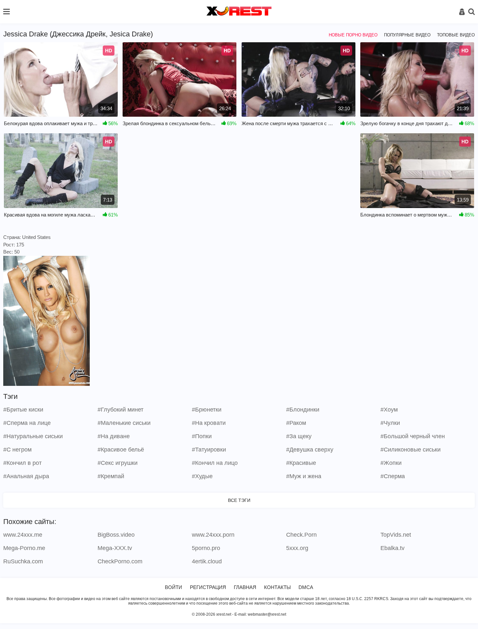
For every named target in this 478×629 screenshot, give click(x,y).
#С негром (17, 449)
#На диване (114, 436)
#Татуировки (209, 449)
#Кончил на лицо (215, 463)
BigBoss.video (116, 534)
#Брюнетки (206, 409)
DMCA (306, 587)
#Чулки (390, 423)
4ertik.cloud (207, 561)
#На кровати (209, 423)
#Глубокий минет (120, 409)
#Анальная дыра (26, 476)
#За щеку (299, 436)
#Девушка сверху (309, 449)
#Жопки (391, 463)
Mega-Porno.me (24, 548)
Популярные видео (407, 35)
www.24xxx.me (22, 534)
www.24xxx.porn (213, 534)
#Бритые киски (23, 409)
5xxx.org (297, 548)
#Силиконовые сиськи (410, 449)
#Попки (202, 436)
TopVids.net (395, 534)
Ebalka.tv (392, 548)
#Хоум (389, 409)
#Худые (202, 476)
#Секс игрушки (118, 463)
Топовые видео (456, 35)
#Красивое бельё (121, 449)
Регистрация (208, 587)
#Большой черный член (412, 436)
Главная (245, 587)
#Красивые (301, 463)
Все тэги (239, 500)
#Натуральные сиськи (33, 436)
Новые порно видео (353, 35)
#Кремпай (111, 476)
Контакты (277, 587)
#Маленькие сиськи (124, 423)
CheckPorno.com (120, 561)
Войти (173, 587)
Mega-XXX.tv (115, 548)
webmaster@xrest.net (267, 614)
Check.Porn (301, 534)
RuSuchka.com (23, 561)
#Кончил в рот (22, 463)
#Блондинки (302, 409)
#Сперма (392, 476)
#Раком (296, 423)
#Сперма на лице (27, 423)
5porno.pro (206, 548)
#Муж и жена (303, 476)
